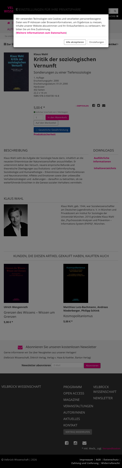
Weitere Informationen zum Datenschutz (41, 32)
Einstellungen (96, 42)
